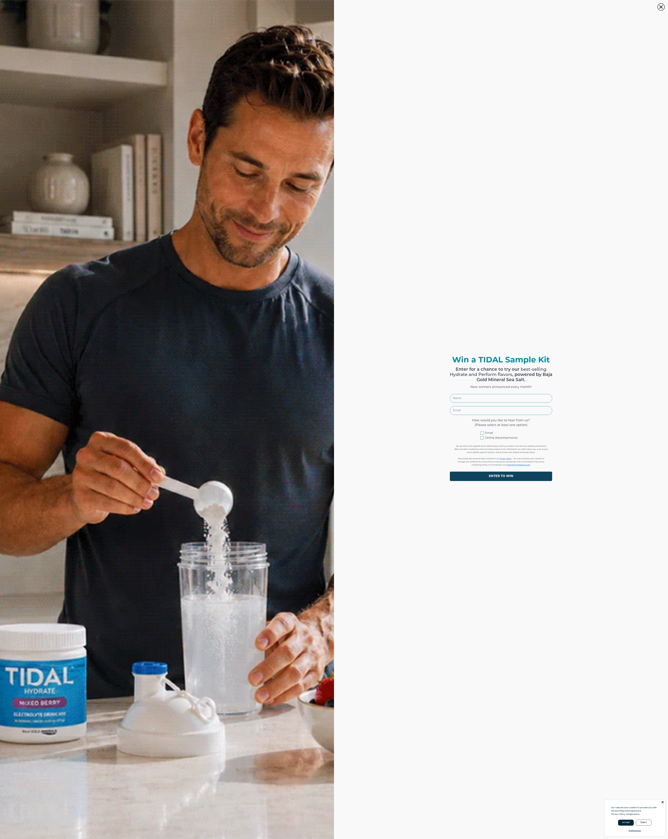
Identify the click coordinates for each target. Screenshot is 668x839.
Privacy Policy (618, 814)
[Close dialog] (661, 6)
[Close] (662, 802)
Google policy (633, 814)
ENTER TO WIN (501, 476)
